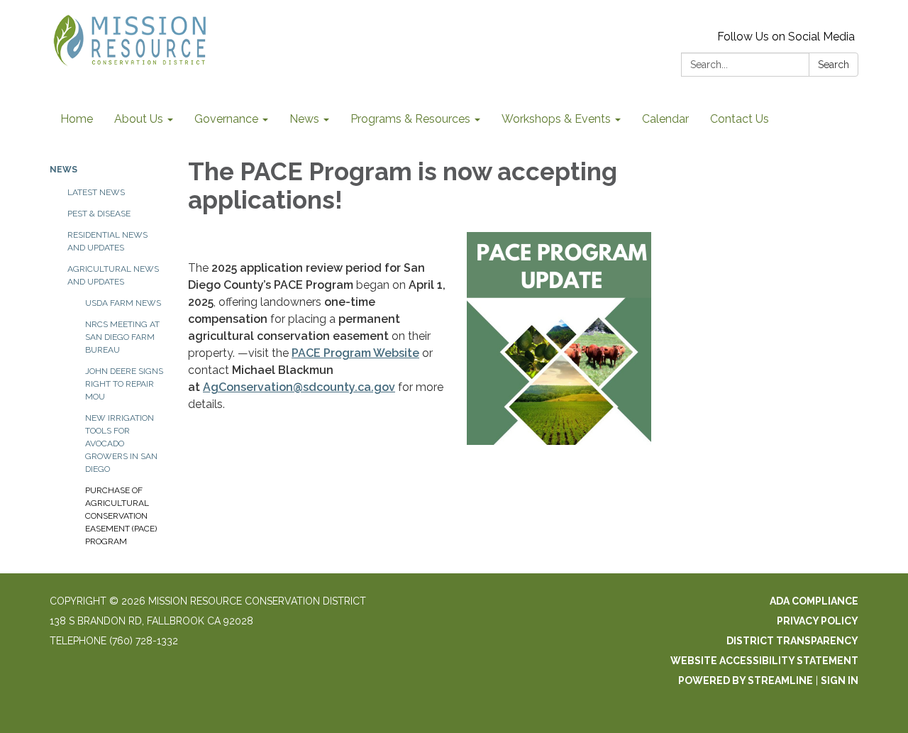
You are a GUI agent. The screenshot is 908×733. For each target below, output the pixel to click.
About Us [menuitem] (138, 119)
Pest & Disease (99, 214)
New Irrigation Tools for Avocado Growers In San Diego (121, 443)
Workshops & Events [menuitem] (556, 119)
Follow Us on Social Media (786, 36)
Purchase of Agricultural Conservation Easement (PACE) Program (121, 515)
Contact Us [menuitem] (739, 119)
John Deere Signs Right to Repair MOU (124, 384)
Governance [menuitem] (226, 119)
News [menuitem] (304, 119)
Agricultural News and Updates (113, 275)
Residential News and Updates (107, 241)
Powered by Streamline (745, 680)
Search (833, 64)
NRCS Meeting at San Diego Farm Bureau (122, 337)
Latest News (96, 192)
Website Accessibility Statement (764, 660)
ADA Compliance (814, 601)
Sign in (839, 680)
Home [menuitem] (76, 119)
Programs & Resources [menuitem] (410, 119)
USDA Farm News (123, 303)
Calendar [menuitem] (665, 119)
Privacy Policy (817, 621)
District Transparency (792, 640)
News (63, 170)
